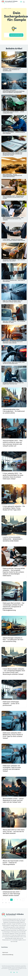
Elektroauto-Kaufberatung (6, 470)
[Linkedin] (14, 972)
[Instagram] (11, 972)
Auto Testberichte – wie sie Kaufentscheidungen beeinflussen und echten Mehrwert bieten (12, 175)
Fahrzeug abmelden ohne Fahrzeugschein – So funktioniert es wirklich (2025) (14, 411)
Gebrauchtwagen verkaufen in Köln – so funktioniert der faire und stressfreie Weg (13, 639)
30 (6, 902)
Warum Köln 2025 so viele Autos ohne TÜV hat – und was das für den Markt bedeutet (13, 831)
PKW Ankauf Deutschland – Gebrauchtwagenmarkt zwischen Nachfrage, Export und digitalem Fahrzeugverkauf (14, 91)
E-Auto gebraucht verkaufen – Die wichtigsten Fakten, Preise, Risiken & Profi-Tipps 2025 (14, 508)
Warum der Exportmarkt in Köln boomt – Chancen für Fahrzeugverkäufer (13, 862)
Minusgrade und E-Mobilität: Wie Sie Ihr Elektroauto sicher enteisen (13, 342)
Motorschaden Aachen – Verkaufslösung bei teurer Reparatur (14, 133)
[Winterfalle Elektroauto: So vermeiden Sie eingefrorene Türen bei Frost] (14, 374)
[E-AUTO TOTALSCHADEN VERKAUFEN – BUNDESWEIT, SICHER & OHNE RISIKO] (14, 525)
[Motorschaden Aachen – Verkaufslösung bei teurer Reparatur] (14, 123)
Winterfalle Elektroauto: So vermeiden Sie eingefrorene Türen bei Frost (13, 383)
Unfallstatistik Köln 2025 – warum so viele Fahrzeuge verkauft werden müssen (12, 893)
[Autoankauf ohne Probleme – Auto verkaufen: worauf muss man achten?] (14, 251)
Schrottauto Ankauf (5, 437)
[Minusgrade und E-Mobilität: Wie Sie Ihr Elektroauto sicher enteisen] (14, 333)
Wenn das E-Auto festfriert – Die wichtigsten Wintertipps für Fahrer (14, 322)
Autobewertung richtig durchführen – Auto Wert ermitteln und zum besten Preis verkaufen (13, 219)
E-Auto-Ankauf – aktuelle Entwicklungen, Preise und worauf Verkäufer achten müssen (14, 240)
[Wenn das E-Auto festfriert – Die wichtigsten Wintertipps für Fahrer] (14, 312)
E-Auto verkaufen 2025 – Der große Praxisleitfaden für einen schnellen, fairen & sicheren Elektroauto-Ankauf (13, 476)
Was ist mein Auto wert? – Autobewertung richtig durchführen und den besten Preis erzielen (13, 197)
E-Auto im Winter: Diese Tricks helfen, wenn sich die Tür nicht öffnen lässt (14, 363)
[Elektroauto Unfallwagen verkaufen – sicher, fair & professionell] (14, 690)
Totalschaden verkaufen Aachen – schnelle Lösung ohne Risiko (13, 112)
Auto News (4, 795)
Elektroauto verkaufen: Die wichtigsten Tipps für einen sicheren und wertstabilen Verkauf (12, 768)
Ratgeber (3, 406)
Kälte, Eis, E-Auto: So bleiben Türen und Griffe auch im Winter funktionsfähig (12, 301)
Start (5, 8)
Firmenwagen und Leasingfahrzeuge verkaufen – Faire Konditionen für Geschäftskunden (12, 69)
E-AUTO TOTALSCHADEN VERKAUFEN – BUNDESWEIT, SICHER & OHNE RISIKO (13, 539)
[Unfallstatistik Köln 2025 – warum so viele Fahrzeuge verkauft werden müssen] (14, 880)
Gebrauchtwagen (5, 635)
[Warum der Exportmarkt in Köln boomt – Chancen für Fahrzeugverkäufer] (14, 849)
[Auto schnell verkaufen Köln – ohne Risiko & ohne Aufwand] (14, 271)
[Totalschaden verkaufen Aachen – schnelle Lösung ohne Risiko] (14, 103)
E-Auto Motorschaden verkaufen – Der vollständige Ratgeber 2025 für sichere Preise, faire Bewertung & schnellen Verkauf (14, 671)
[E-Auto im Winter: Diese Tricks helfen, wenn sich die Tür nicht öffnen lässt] (14, 353)
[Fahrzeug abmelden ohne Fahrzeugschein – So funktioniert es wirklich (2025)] (14, 397)
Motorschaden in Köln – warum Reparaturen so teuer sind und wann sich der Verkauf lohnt (13, 800)
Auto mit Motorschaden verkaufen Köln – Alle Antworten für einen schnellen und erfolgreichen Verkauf (13, 154)
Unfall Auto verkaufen (6, 889)
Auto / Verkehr (4, 826)
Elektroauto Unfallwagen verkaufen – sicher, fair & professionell (11, 703)
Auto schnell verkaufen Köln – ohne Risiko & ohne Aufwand (14, 281)
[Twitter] (17, 972)
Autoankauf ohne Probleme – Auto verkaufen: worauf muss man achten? (14, 260)
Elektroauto (4, 503)
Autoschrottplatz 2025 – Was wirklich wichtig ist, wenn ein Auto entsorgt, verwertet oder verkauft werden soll (12, 443)
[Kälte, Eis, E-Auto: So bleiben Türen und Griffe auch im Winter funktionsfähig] (14, 292)
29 (2, 902)
